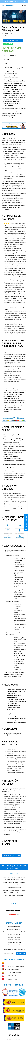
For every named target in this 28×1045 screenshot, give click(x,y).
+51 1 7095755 (9, 979)
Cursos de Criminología (14, 945)
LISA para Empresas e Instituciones (14, 879)
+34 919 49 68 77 (9, 963)
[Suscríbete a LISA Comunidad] (14, 126)
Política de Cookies (10, 895)
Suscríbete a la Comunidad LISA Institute (14, 949)
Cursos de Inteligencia (19, 931)
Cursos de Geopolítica (14, 937)
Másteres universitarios (14, 926)
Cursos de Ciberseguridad (14, 934)
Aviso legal (20, 895)
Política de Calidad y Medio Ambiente (14, 892)
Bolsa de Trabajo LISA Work (10, 882)
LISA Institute (12, 1040)
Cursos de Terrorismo (14, 939)
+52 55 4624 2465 (10, 969)
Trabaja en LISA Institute (14, 887)
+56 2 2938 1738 (9, 976)
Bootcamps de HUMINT (14, 929)
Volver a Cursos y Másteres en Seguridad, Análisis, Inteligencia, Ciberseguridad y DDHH (14, 867)
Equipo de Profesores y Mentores (16, 877)
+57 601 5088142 (10, 972)
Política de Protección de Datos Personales (14, 890)
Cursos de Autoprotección (14, 942)
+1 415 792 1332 (9, 966)
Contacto (14, 898)
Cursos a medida (7, 931)
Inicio (4, 877)
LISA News (22, 882)
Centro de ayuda (14, 885)
